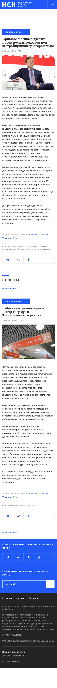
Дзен (41, 234)
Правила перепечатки (13, 652)
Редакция (7, 598)
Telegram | (7, 238)
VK (47, 234)
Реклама (33, 598)
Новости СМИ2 (10, 288)
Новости (32, 234)
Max (15, 238)
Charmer (17, 661)
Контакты (20, 598)
